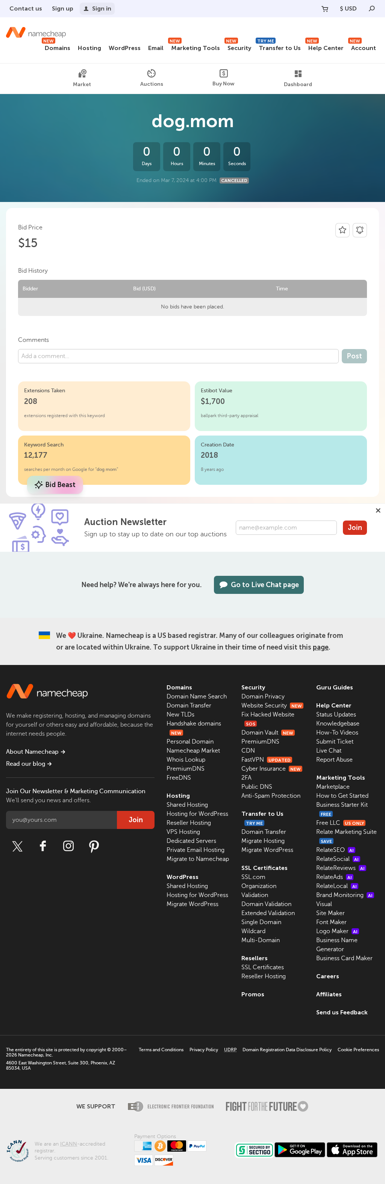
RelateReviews (340, 868)
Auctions (151, 84)
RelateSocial (337, 859)
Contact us (25, 8)
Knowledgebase (337, 723)
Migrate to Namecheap (198, 859)
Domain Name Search (197, 696)
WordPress (125, 48)
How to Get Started (342, 795)
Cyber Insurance (271, 768)
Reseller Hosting (189, 823)
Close (378, 510)
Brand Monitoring (344, 895)
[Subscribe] (360, 230)
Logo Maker (337, 931)
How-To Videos (337, 732)
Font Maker (331, 922)
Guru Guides (334, 687)
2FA (246, 777)
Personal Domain (190, 741)
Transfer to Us (279, 47)
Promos (252, 994)
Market (82, 84)
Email (156, 48)
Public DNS (256, 786)
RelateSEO (335, 850)
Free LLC (340, 823)
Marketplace (333, 786)
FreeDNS (179, 777)
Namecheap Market (193, 750)
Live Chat (328, 750)
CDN (248, 750)
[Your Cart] (325, 9)
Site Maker (330, 913)
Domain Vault (267, 732)
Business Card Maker (344, 958)
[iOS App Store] (352, 1149)
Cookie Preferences (358, 1049)
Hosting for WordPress (197, 814)
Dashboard (298, 84)
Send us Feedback (342, 1012)
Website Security (271, 705)
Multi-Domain (260, 940)
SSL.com (253, 877)
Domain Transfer (189, 705)
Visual (324, 904)
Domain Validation (266, 904)
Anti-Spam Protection (270, 795)
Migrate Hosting (263, 841)
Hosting (89, 48)
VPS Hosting (183, 832)
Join (355, 528)
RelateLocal (336, 886)
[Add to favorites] (342, 230)
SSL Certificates (264, 867)
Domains (56, 47)
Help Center (325, 47)
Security (238, 47)
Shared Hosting (187, 804)
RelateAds (334, 877)
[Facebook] (43, 846)
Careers (327, 976)
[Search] (372, 9)
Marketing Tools (195, 47)
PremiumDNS (186, 768)
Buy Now (223, 83)
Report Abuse (334, 759)
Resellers (254, 958)
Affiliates (329, 994)
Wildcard (253, 931)
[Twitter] (17, 846)
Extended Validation (268, 913)
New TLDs (180, 714)
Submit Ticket (334, 741)
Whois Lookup (186, 759)
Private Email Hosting (195, 850)
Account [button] (363, 47)
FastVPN (266, 759)
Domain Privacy (263, 696)
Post (354, 356)
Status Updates (336, 714)
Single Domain (261, 922)
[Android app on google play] (299, 1149)
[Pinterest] (94, 846)
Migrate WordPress (192, 904)
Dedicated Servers (191, 841)
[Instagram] (68, 846)
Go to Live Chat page (265, 585)
